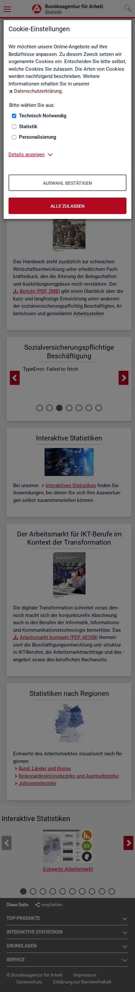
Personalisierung (37, 137)
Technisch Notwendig (43, 116)
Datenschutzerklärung (38, 91)
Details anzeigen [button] (27, 154)
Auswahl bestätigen (67, 183)
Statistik (28, 127)
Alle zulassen (67, 206)
